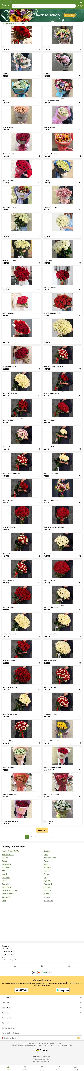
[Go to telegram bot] (42, 966)
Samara (46, 861)
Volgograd (47, 887)
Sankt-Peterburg (8, 854)
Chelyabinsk (6, 864)
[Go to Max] (69, 966)
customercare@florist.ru (10, 960)
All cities (47, 897)
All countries (48, 900)
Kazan (4, 880)
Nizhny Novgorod (8, 894)
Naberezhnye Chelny (9, 890)
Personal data (7, 1018)
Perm (46, 854)
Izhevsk (4, 874)
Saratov (46, 864)
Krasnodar (5, 884)
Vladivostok (48, 884)
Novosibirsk (6, 897)
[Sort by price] (77, 6)
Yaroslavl (47, 894)
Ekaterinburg (6, 867)
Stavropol (47, 867)
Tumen (46, 874)
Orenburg (47, 851)
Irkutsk (4, 871)
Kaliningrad (6, 877)
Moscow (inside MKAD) (10, 851)
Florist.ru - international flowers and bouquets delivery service (42, 1059)
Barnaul (4, 861)
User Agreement (8, 1028)
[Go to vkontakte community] (15, 966)
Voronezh (47, 890)
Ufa (45, 877)
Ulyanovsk (47, 880)
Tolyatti (46, 871)
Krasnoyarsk (6, 887)
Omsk (4, 900)
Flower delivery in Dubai (10, 1033)
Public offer (6, 1023)
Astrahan (5, 857)
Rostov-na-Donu (50, 857)
